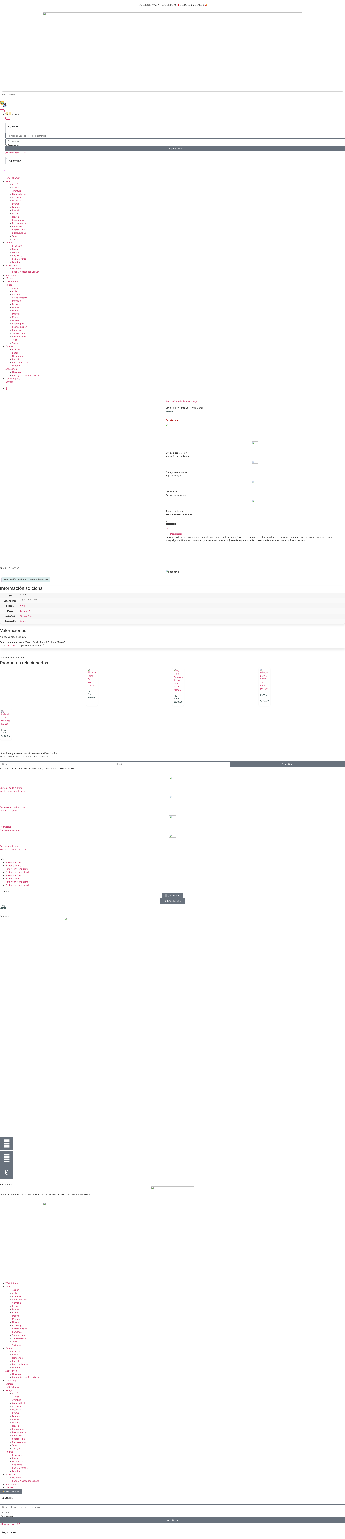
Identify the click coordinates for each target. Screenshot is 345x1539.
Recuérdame (13, 145)
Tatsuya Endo (26, 616)
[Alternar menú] (2, 110)
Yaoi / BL (16, 239)
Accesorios (11, 265)
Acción (15, 184)
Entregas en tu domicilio (12, 807)
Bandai (15, 249)
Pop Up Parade (20, 258)
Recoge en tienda (9, 846)
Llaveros (16, 268)
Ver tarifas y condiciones (12, 791)
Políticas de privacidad (17, 872)
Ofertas (9, 278)
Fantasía (16, 207)
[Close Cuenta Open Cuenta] (7, 118)
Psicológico (18, 220)
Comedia (16, 197)
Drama (15, 203)
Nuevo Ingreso (12, 275)
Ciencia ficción (19, 194)
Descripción (176, 533)
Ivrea (22, 606)
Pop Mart (17, 255)
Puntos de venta (13, 865)
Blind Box (17, 245)
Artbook (16, 187)
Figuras (9, 242)
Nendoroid (17, 252)
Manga (8, 181)
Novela (15, 216)
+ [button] (180, 700)
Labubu (16, 262)
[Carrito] (4, 170)
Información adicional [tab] (15, 579)
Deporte (16, 200)
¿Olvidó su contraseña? (15, 153)
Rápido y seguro (8, 810)
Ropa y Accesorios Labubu (25, 271)
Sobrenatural (18, 229)
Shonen (23, 621)
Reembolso (5, 826)
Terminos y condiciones (17, 868)
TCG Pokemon (12, 177)
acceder (11, 645)
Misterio (16, 213)
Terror (15, 236)
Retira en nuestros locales (13, 849)
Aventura (16, 190)
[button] (167, 527)
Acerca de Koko (13, 862)
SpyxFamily (25, 611)
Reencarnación (19, 223)
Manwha (16, 210)
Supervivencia (19, 233)
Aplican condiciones (10, 830)
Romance (17, 226)
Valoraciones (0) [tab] (39, 579)
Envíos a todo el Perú (11, 788)
